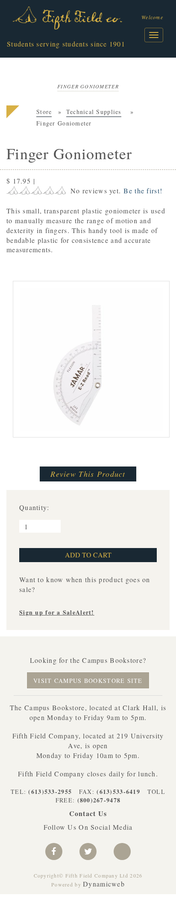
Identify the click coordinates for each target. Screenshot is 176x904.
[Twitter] (88, 851)
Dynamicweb (104, 883)
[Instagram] (122, 851)
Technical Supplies (93, 112)
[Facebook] (53, 851)
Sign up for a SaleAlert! (56, 612)
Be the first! (142, 190)
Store (44, 112)
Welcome (152, 17)
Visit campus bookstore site (88, 681)
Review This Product (87, 474)
